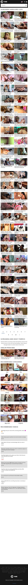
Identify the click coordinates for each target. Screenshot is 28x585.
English (15, 569)
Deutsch (20, 569)
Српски (20, 572)
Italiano (2, 568)
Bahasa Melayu (5, 571)
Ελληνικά (24, 569)
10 (15, 334)
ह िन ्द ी (10, 567)
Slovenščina (10, 572)
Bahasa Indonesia (16, 571)
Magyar (19, 567)
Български (10, 573)
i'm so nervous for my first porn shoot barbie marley (12, 475)
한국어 (14, 573)
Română (13, 568)
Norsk (24, 572)
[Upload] (26, 1)
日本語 (18, 573)
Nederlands (4, 572)
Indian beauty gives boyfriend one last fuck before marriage (13, 436)
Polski (9, 568)
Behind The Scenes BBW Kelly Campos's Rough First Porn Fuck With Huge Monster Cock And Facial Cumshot (13, 463)
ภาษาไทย (12, 569)
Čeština (15, 567)
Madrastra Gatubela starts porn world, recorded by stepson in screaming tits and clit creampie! (14, 449)
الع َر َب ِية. (23, 567)
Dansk (7, 569)
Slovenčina (16, 572)
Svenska (17, 568)
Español (25, 568)
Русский (21, 568)
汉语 (6, 567)
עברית (6, 568)
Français (4, 569)
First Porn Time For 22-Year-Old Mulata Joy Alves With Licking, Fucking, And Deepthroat (12, 470)
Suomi (3, 567)
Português (23, 571)
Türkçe (10, 571)
